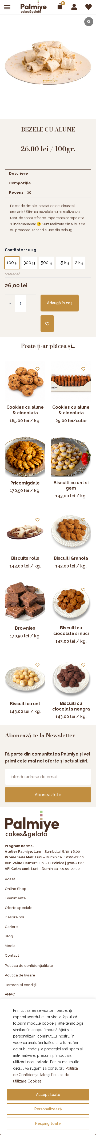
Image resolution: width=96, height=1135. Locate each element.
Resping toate (48, 1123)
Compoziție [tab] (20, 183)
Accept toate (48, 1094)
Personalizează (48, 1109)
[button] (7, 7)
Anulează (12, 273)
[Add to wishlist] (47, 323)
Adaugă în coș (59, 302)
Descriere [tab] (18, 173)
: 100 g (29, 250)
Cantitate (20, 250)
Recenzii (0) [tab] (20, 192)
